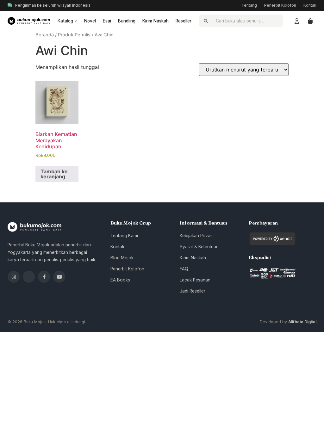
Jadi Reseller (192, 290)
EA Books (120, 279)
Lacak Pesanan (195, 279)
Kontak (309, 5)
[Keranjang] (310, 21)
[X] (29, 277)
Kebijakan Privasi (197, 235)
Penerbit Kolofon (280, 5)
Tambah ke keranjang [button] (54, 174)
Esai (107, 20)
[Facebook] (44, 277)
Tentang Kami (124, 235)
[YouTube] (59, 277)
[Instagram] (14, 277)
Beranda (44, 35)
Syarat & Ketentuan (199, 246)
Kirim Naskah (155, 20)
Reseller (183, 20)
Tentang (249, 5)
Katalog (65, 20)
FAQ (184, 268)
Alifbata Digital (302, 321)
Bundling (126, 20)
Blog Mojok (122, 257)
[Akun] (296, 21)
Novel (90, 20)
